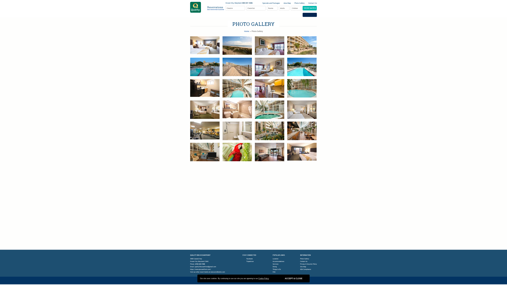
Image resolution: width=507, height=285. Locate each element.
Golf (298, 14)
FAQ (274, 272)
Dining (287, 14)
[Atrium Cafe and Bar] (302, 131)
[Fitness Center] (205, 130)
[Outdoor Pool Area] (205, 67)
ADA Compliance (305, 269)
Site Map (303, 267)
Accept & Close (293, 278)
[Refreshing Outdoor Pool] (302, 67)
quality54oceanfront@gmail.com (205, 267)
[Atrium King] (302, 152)
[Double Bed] (205, 109)
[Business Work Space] (205, 152)
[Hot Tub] (269, 109)
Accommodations (240, 14)
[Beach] (237, 45)
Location (222, 14)
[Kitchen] (205, 88)
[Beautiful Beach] (237, 67)
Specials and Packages (271, 3)
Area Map (287, 3)
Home (210, 14)
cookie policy (263, 278)
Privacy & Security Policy (308, 264)
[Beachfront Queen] (205, 45)
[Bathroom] (237, 109)
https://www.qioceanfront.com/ (200, 269)
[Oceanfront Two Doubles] (269, 67)
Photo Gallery (299, 3)
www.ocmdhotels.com (217, 272)
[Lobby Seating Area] (269, 152)
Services (258, 14)
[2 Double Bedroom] (302, 109)
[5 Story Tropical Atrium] (269, 131)
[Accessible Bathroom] (237, 131)
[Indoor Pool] (302, 88)
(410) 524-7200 (200, 264)
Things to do (274, 14)
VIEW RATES (310, 8)
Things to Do (277, 269)
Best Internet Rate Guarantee (215, 9)
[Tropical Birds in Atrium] (237, 152)
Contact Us (312, 3)
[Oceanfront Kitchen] (269, 88)
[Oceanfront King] (269, 45)
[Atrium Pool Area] (237, 88)
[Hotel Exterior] (302, 45)
